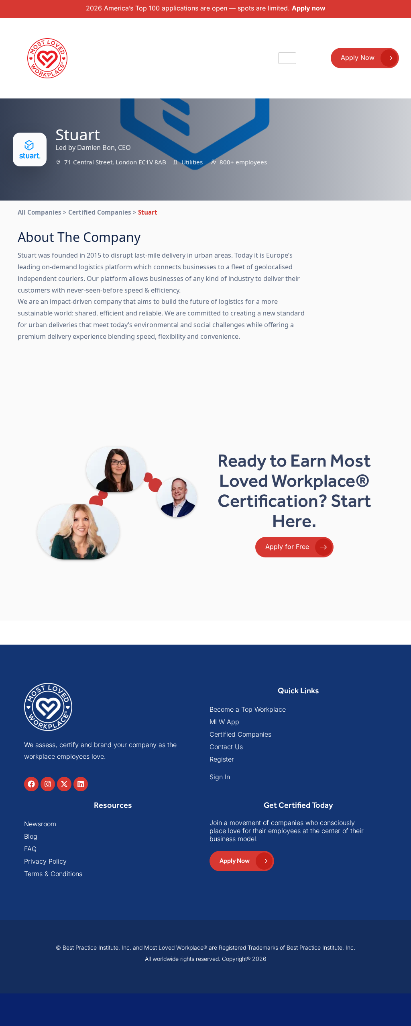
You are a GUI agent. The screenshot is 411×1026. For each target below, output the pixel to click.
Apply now (309, 8)
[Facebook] (31, 784)
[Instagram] (48, 784)
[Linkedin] (80, 784)
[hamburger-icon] (287, 58)
